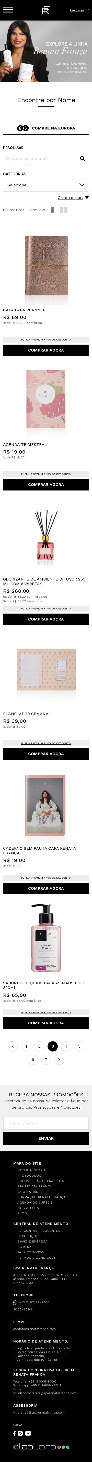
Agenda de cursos (34, 1202)
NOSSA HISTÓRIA (31, 1170)
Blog (22, 1213)
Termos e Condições (36, 1257)
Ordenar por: (70, 197)
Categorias (14, 174)
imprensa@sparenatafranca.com (39, 1412)
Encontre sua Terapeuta (40, 1181)
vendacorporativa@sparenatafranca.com (45, 1393)
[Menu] (8, 10)
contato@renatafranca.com (34, 1329)
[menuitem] (49, 1170)
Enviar (46, 1138)
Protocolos (29, 1175)
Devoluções (28, 1236)
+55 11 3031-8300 (42, 1381)
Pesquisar (13, 148)
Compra (24, 1247)
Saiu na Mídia (29, 1192)
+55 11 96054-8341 (46, 1385)
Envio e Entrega (32, 1241)
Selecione (16, 185)
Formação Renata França (41, 1197)
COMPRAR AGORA (46, 350)
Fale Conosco (30, 1252)
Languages (77, 10)
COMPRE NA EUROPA (53, 128)
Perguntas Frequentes (38, 1231)
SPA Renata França (34, 1186)
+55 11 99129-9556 (34, 1302)
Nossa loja (28, 1208)
